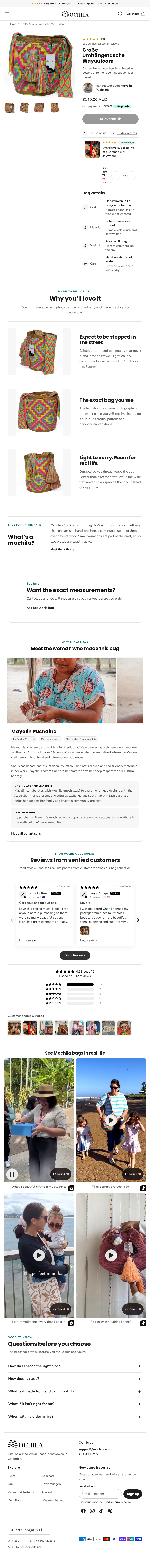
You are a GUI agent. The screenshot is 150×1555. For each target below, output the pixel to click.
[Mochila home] (25, 1444)
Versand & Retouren (22, 1492)
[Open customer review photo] (85, 930)
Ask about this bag (40, 608)
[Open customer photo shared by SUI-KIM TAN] (92, 149)
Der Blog (14, 1500)
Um (10, 1484)
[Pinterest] (110, 1510)
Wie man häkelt (52, 1500)
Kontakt (46, 1492)
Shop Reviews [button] (75, 955)
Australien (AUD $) (26, 1530)
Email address (87, 1486)
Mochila (21, 1541)
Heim (11, 1476)
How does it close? (23, 1378)
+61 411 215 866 (91, 1454)
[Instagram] (92, 1510)
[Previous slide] (12, 920)
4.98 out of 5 (85, 971)
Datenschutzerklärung (29, 1547)
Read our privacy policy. (117, 1502)
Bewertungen (51, 1484)
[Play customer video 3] (39, 1255)
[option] (39, 63)
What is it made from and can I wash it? (41, 1391)
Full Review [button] (27, 940)
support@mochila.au (94, 1449)
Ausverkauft (111, 119)
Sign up (133, 1494)
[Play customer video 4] (111, 1255)
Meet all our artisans (28, 833)
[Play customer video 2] (111, 1120)
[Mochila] (75, 14)
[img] (28, 887)
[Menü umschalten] (9, 13)
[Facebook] (83, 1510)
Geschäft (47, 1476)
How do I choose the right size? (34, 1366)
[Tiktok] (101, 1510)
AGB (10, 1547)
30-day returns (127, 133)
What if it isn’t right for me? (31, 1403)
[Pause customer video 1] (12, 1174)
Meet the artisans (64, 549)
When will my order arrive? (30, 1416)
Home (12, 24)
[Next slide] (138, 920)
